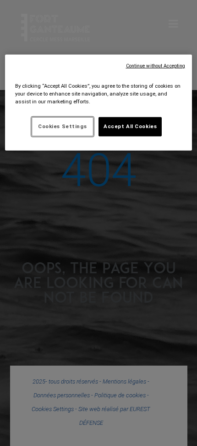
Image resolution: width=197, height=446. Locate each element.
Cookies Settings (62, 126)
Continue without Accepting (156, 65)
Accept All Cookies (130, 126)
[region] (98, 102)
